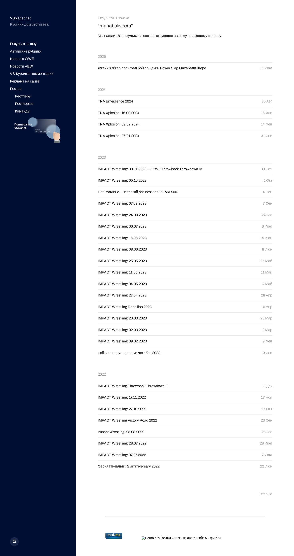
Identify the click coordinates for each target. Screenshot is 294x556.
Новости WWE (22, 59)
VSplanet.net (20, 18)
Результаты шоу (23, 44)
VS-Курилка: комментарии (31, 74)
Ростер (16, 89)
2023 (102, 157)
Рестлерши (24, 104)
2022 (102, 374)
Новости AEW (21, 66)
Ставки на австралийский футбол (196, 538)
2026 (102, 57)
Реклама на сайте (24, 81)
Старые (265, 494)
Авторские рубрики (26, 51)
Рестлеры (23, 96)
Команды (22, 111)
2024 (102, 90)
